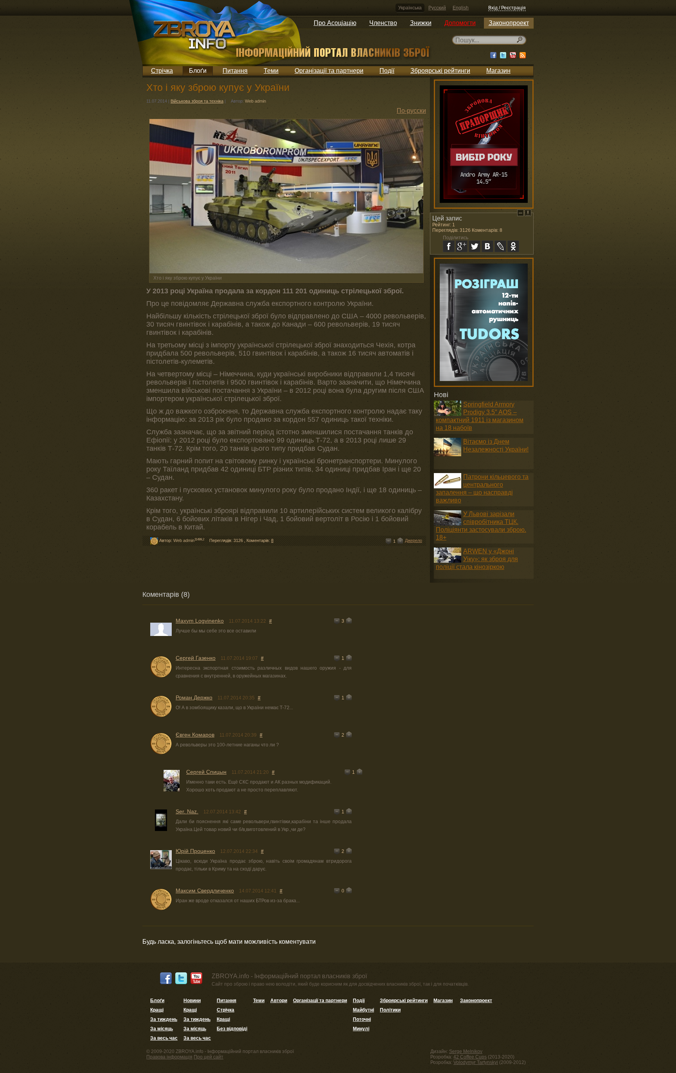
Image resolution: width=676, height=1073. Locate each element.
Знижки (420, 23)
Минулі (361, 1028)
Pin (528, 213)
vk (487, 246)
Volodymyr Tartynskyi (475, 1062)
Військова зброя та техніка (197, 101)
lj (500, 246)
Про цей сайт (208, 1057)
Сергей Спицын (206, 772)
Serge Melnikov (465, 1051)
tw (474, 246)
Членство (383, 23)
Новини (192, 1000)
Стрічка (162, 70)
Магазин (498, 70)
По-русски (411, 110)
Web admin (255, 101)
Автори (278, 1000)
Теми (271, 70)
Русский (437, 8)
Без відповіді (232, 1028)
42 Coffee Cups (470, 1057)
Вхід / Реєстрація (507, 8)
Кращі (157, 1010)
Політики (390, 1010)
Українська (410, 8)
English (461, 8)
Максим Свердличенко (205, 890)
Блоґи (198, 70)
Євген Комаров (195, 735)
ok (513, 246)
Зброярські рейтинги (440, 70)
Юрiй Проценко (195, 851)
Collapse (520, 213)
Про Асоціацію (335, 23)
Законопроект (509, 23)
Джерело (413, 540)
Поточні (362, 1019)
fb (449, 246)
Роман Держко (194, 697)
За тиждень (163, 1019)
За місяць (161, 1028)
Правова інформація (169, 1057)
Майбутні (363, 1010)
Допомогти (460, 23)
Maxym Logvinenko (200, 621)
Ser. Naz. (187, 811)
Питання (235, 70)
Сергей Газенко (196, 658)
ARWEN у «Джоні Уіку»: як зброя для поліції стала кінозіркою (477, 559)
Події (386, 70)
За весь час (164, 1038)
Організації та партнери (329, 70)
